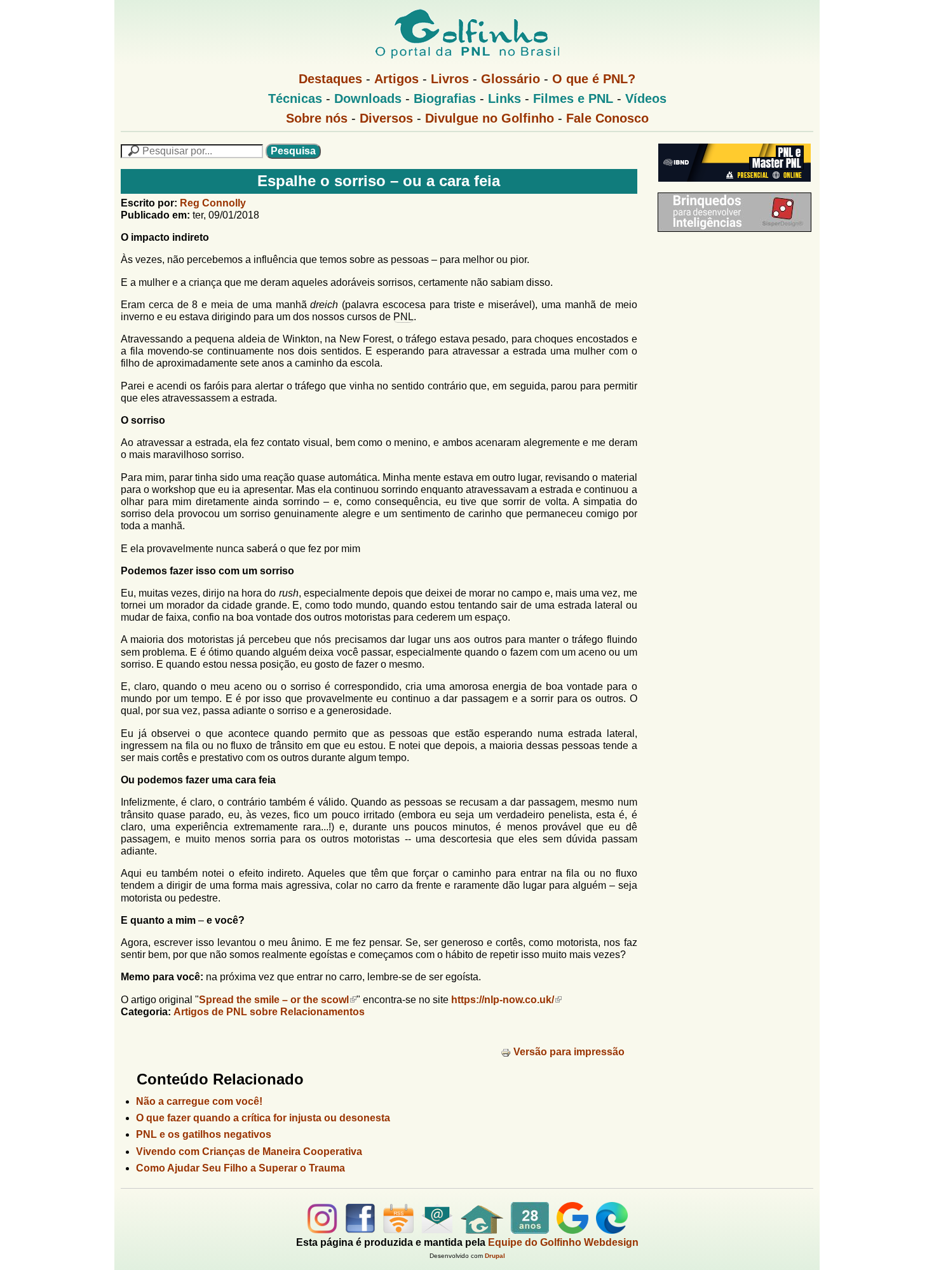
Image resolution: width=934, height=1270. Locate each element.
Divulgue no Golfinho (489, 118)
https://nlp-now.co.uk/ (502, 999)
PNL (403, 316)
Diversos (386, 118)
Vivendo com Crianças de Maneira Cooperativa (249, 1151)
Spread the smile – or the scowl (274, 999)
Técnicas (295, 98)
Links (504, 98)
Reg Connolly (213, 203)
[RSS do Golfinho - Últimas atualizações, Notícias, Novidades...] (398, 1230)
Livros (450, 79)
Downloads (368, 98)
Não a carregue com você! (199, 1101)
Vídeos (646, 98)
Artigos (396, 79)
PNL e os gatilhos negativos (203, 1134)
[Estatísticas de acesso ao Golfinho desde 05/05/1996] (530, 1230)
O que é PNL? (593, 79)
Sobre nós (317, 118)
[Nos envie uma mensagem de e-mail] (437, 1230)
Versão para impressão (569, 1051)
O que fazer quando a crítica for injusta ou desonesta (263, 1117)
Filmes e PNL (573, 98)
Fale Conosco (607, 118)
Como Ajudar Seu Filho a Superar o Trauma (240, 1168)
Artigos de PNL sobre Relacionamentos (269, 1011)
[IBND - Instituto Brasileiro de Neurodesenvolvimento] (731, 186)
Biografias (445, 98)
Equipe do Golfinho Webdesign (563, 1242)
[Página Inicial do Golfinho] (482, 1230)
